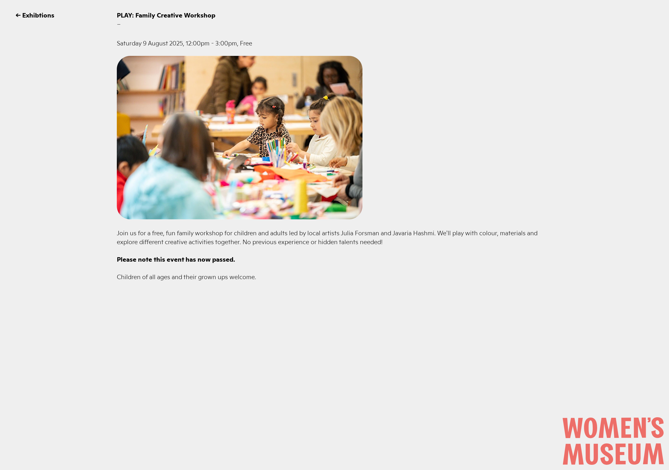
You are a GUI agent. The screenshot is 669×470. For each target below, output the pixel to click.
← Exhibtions (35, 14)
